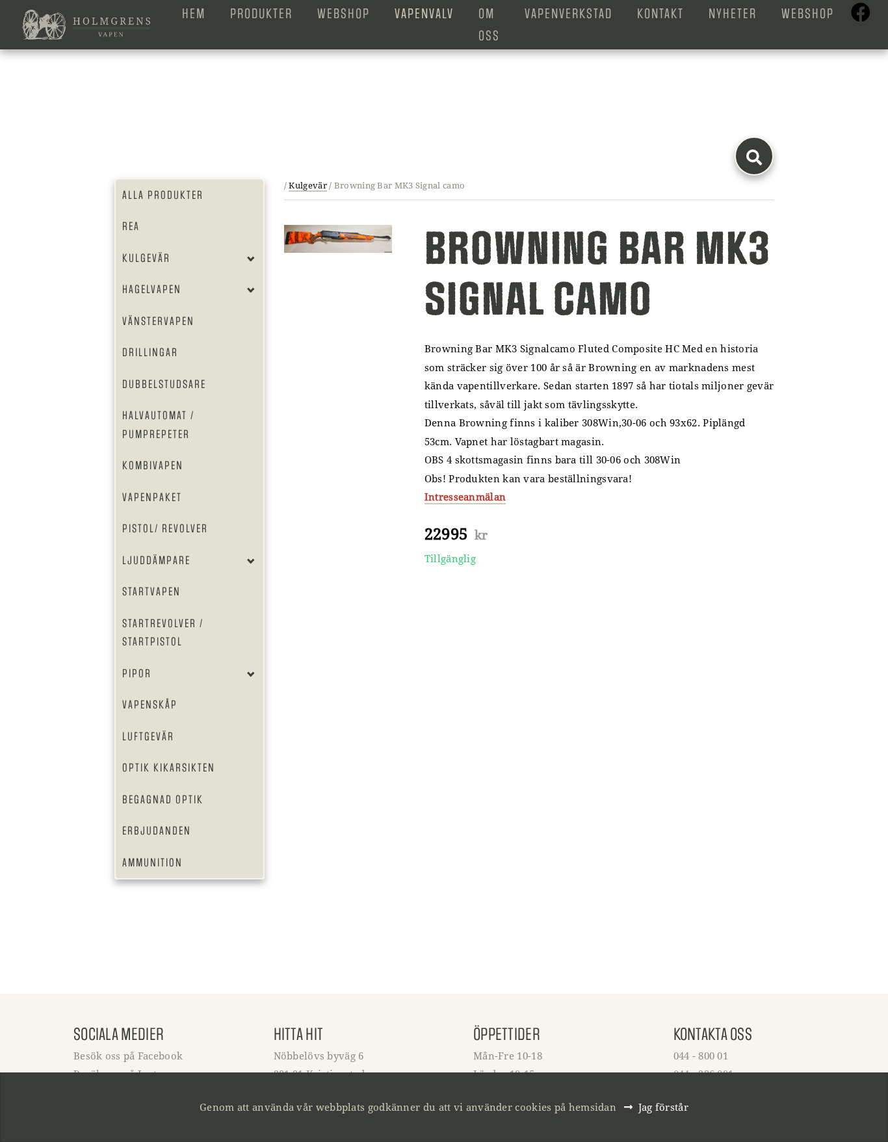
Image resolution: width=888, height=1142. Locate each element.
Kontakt (660, 13)
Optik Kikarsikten (168, 767)
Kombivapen (152, 465)
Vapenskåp (149, 704)
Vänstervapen (158, 321)
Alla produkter (162, 194)
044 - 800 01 (701, 1055)
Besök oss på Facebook (128, 1055)
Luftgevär (148, 736)
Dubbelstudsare (164, 384)
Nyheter (733, 13)
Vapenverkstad (568, 13)
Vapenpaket (152, 497)
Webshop (343, 13)
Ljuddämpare (156, 560)
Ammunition (152, 862)
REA (131, 226)
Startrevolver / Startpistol (162, 633)
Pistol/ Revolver (165, 528)
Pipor (136, 673)
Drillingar (150, 352)
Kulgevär (146, 258)
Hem (193, 13)
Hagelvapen (151, 289)
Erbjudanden (156, 830)
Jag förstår (663, 1106)
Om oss (489, 25)
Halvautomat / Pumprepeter (158, 425)
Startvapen (151, 591)
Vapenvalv (424, 13)
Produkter (261, 13)
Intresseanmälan (465, 496)
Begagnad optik (162, 799)
